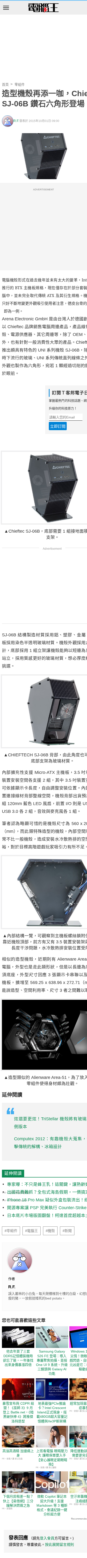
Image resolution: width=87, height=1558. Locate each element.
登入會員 (47, 1538)
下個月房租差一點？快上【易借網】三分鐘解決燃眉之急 (18, 1500)
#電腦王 (31, 1231)
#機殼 (50, 1231)
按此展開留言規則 (59, 1544)
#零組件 (11, 1231)
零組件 (19, 84)
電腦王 (43, 8)
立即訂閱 (57, 426)
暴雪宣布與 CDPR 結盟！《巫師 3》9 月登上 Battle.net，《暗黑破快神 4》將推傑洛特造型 (18, 1412)
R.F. (16, 121)
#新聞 (67, 1231)
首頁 (5, 84)
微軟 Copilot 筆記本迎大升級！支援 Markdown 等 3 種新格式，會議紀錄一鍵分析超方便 (51, 1505)
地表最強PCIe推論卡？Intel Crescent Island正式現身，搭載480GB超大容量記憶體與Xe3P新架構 (51, 1412)
